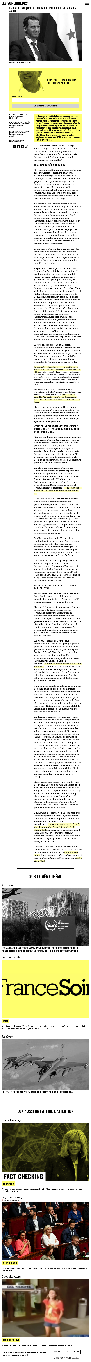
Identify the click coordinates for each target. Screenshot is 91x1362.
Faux (5, 1021)
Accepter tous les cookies (66, 1358)
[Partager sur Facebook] (18, 147)
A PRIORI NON (10, 1263)
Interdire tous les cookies (66, 1352)
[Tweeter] (14, 147)
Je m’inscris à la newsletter (45, 106)
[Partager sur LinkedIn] (22, 147)
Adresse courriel (17, 96)
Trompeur (8, 1183)
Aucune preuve (11, 1340)
